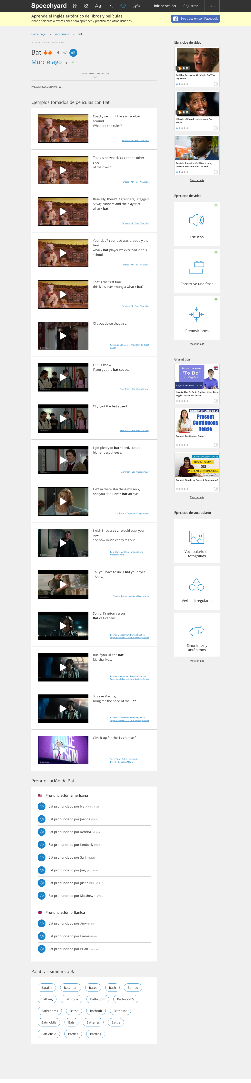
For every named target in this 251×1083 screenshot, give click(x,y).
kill (110, 655)
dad (103, 240)
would (125, 530)
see (95, 540)
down (109, 323)
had (134, 250)
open (97, 535)
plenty (104, 447)
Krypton (109, 613)
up (105, 737)
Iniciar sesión (165, 6)
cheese (116, 452)
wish (98, 530)
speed (123, 369)
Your (96, 240)
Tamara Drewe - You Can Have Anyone (131, 596)
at (138, 204)
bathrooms (49, 1011)
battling (95, 1034)
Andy (98, 576)
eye (135, 494)
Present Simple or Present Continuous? (197, 479)
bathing (47, 999)
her (100, 452)
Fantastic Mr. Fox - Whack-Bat (135, 140)
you (98, 369)
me (104, 701)
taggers (144, 199)
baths (74, 1011)
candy (119, 540)
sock (136, 489)
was (126, 240)
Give (96, 737)
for (110, 737)
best (96, 245)
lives (108, 659)
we (106, 116)
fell (127, 540)
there (108, 489)
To (94, 696)
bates (93, 987)
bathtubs (120, 1011)
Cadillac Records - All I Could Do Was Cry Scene (195, 77)
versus (121, 613)
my (129, 489)
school (98, 254)
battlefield (48, 1034)
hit (95, 452)
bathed (133, 987)
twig (98, 204)
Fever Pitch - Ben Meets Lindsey (134, 389)
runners (109, 204)
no (107, 157)
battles (73, 1034)
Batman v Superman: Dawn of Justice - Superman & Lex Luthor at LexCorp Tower (129, 636)
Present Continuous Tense (190, 435)
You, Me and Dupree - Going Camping (132, 513)
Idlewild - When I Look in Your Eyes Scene (194, 121)
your (134, 572)
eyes (142, 572)
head (116, 701)
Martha (98, 659)
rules (116, 125)
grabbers (127, 199)
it (101, 737)
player (132, 204)
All (96, 572)
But (95, 655)
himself (130, 737)
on (128, 157)
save (100, 696)
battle (116, 1022)
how (102, 540)
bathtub (96, 1011)
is (123, 572)
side (96, 162)
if (94, 369)
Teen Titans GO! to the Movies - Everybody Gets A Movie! (125, 760)
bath (112, 987)
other (140, 157)
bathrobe (71, 999)
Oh (95, 323)
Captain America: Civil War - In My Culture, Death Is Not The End (194, 165)
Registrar (190, 6)
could (136, 447)
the (109, 125)
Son (96, 613)
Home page (38, 34)
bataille (46, 987)
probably (136, 240)
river (105, 167)
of (94, 167)
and (118, 204)
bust (134, 530)
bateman (70, 987)
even (117, 494)
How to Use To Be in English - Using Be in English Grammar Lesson (197, 394)
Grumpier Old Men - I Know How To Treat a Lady (129, 346)
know (107, 365)
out (132, 540)
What (97, 125)
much (110, 540)
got (104, 369)
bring (97, 701)
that (117, 323)
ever (127, 250)
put (101, 323)
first (111, 282)
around (98, 121)
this (144, 250)
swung (119, 286)
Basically (99, 199)
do (119, 572)
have (120, 116)
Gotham (109, 618)
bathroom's (126, 999)
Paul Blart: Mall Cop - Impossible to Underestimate (126, 553)
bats (71, 1022)
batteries (93, 1022)
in (139, 250)
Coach (97, 116)
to (114, 572)
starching (119, 489)
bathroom (97, 999)
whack (129, 116)
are (104, 125)
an (130, 494)
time (118, 282)
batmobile (48, 1022)
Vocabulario (62, 34)
